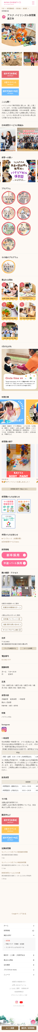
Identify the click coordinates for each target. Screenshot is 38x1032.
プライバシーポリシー (18, 995)
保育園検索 (10, 8)
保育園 (8, 940)
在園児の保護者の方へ (19, 981)
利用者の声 (25, 988)
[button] (19, 35)
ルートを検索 (28, 648)
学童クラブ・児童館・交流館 (15, 944)
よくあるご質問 (14, 988)
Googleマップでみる (19, 914)
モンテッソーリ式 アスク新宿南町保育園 (15, 852)
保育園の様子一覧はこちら (19, 489)
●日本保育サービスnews (10, 542)
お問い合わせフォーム (19, 985)
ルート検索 (10, 1028)
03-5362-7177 (6, 660)
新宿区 (25, 8)
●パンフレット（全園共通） (12, 538)
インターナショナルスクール (15, 947)
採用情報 (7, 930)
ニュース (7, 974)
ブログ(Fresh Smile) (10, 970)
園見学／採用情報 (27, 1028)
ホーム (6, 925)
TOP (3, 8)
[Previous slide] (2, 171)
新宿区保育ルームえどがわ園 (11, 873)
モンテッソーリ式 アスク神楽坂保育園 (14, 862)
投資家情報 (18, 992)
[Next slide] (35, 171)
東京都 (18, 8)
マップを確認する (10, 648)
